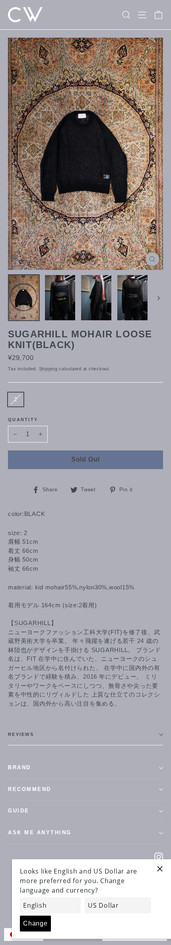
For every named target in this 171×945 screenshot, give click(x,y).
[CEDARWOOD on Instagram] (158, 856)
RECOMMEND (29, 789)
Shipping (48, 368)
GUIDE (18, 811)
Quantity (23, 419)
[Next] (158, 297)
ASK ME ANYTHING (40, 832)
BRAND (19, 767)
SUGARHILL (32, 623)
